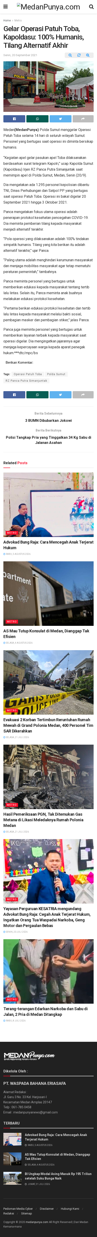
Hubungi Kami (70, 1208)
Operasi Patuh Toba (28, 374)
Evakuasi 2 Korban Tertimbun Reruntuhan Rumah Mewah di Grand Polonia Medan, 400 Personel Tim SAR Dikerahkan (48, 725)
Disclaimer (47, 1208)
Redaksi (8, 1213)
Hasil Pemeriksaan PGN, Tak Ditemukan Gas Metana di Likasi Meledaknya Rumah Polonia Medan (43, 820)
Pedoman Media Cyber (18, 1208)
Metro (18, 20)
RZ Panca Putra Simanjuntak (26, 380)
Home (7, 20)
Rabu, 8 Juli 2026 (15, 1020)
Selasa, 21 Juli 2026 (17, 737)
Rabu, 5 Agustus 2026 (17, 554)
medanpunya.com (37, 1222)
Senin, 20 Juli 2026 (16, 932)
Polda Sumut (56, 374)
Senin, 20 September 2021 (20, 55)
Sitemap (26, 1213)
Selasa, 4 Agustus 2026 (18, 643)
